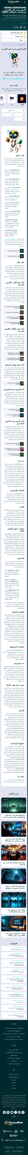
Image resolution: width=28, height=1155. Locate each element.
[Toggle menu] (24, 2)
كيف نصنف (14, 1080)
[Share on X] (24, 27)
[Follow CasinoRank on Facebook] (23, 1112)
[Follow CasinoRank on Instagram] (19, 1112)
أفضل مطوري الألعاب (13, 1064)
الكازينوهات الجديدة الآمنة (13, 1031)
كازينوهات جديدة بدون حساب (13, 1036)
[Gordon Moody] (14, 1135)
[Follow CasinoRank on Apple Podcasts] (4, 1112)
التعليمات (13, 1082)
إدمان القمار (14, 1061)
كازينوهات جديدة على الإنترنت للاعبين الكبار (14, 1033)
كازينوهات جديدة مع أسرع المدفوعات (13, 1028)
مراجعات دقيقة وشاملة (10, 238)
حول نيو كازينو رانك (14, 1074)
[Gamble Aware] (16, 1140)
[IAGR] (22, 1131)
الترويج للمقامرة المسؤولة (18, 652)
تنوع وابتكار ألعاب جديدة (12, 197)
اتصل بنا (14, 1088)
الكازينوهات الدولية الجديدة (14, 1058)
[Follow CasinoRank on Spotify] (8, 1112)
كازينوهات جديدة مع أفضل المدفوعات (13, 1039)
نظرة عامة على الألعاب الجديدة (14, 1052)
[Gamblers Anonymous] (16, 1131)
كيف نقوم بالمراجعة (14, 1077)
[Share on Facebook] (20, 27)
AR (14, 1116)
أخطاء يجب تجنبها (13, 1050)
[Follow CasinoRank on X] (15, 1112)
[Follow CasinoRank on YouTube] (11, 1112)
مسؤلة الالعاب (13, 1055)
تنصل (13, 1085)
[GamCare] (7, 1131)
